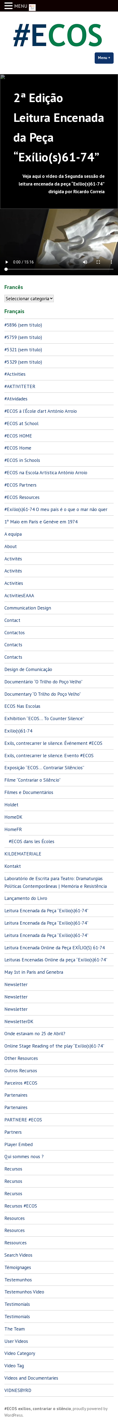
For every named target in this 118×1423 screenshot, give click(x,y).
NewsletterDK (18, 1021)
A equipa (13, 534)
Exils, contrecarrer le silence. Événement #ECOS (53, 743)
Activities (13, 583)
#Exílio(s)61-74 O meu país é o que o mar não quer (55, 509)
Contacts (13, 644)
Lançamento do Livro (25, 898)
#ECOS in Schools (22, 460)
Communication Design (27, 608)
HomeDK (13, 817)
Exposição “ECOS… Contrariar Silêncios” (44, 767)
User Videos (16, 1341)
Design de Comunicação (28, 669)
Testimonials (17, 1304)
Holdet (11, 804)
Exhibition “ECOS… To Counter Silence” (44, 718)
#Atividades (15, 398)
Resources (14, 1218)
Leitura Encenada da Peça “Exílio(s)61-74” (46, 910)
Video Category (19, 1353)
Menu (106, 57)
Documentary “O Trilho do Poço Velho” (42, 694)
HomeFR (13, 829)
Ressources (15, 1242)
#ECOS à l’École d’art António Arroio (40, 411)
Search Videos (18, 1255)
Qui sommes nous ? (24, 1156)
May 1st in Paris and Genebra (33, 972)
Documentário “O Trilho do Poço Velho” (43, 681)
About (10, 546)
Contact (12, 620)
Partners (13, 1132)
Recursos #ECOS (20, 1206)
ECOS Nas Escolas (22, 706)
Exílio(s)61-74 (18, 731)
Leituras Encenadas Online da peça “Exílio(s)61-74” (55, 959)
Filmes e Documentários (28, 792)
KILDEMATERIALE (22, 854)
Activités (13, 558)
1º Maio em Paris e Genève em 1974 (40, 521)
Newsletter (15, 984)
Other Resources (21, 1058)
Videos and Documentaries (31, 1378)
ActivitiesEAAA (19, 595)
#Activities (15, 374)
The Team (14, 1329)
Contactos (14, 632)
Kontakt (12, 866)
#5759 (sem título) (23, 337)
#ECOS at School (21, 423)
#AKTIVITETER (19, 386)
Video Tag (14, 1365)
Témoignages (17, 1267)
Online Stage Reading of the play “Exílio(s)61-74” (54, 1046)
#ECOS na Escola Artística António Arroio (45, 472)
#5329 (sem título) (23, 362)
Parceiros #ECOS (20, 1083)
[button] (9, 6)
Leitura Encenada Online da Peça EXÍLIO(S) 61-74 (54, 947)
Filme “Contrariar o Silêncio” (32, 780)
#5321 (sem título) (23, 349)
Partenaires (15, 1095)
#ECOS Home (17, 448)
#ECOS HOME (18, 436)
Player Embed (18, 1144)
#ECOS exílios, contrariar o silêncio (37, 1408)
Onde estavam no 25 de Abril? (34, 1033)
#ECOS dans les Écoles (31, 841)
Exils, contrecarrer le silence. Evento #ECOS (49, 755)
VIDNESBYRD (17, 1390)
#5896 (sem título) (23, 325)
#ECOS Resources (22, 497)
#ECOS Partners (20, 485)
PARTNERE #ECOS (23, 1119)
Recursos (13, 1169)
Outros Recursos (20, 1070)
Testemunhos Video (24, 1292)
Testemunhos (18, 1279)
